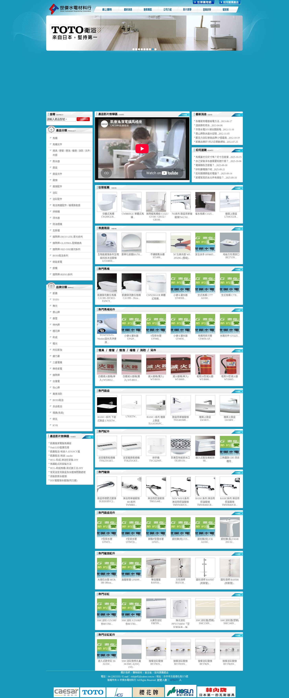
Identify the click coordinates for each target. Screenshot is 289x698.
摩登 (55, 318)
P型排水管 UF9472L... (131, 540)
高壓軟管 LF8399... (131, 579)
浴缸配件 (57, 199)
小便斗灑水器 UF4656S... (180, 297)
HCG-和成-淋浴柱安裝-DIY (64, 460)
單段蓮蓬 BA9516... (156, 581)
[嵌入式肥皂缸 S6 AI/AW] (107, 649)
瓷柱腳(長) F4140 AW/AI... (229, 540)
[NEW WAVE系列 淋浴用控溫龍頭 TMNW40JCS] (181, 486)
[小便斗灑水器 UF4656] (181, 324)
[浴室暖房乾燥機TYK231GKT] (107, 446)
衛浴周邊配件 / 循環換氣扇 (66, 205)
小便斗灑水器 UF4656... (180, 337)
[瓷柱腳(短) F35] (181, 527)
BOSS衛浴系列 (60, 255)
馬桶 (55, 138)
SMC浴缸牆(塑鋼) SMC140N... (229, 622)
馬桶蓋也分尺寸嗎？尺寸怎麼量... (213, 157)
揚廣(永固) (58, 412)
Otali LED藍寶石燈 (59, 447)
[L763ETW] (131, 405)
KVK (55, 425)
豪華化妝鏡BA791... (131, 254)
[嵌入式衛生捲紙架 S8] (205, 446)
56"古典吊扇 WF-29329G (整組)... (182, 256)
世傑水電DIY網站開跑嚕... (209, 129)
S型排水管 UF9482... (156, 337)
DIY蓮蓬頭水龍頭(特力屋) (63, 480)
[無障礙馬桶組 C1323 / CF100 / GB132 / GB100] (156, 202)
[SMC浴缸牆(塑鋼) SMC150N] (205, 608)
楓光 (55, 343)
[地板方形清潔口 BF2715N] (230, 243)
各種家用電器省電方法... (208, 121)
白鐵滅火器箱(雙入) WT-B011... (131, 378)
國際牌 (56, 375)
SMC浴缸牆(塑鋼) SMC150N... (205, 622)
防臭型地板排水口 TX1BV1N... (180, 459)
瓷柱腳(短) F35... (180, 539)
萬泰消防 (57, 394)
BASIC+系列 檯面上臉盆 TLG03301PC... (156, 420)
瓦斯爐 (56, 230)
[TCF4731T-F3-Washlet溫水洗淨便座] (107, 324)
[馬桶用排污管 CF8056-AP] (205, 324)
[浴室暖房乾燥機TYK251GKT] (131, 446)
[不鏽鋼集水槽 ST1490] (156, 243)
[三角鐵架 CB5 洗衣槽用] (230, 446)
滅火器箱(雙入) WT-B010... (156, 378)
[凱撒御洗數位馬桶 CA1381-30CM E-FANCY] (107, 283)
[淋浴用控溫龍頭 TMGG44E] (156, 486)
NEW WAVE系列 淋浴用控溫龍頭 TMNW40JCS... (180, 501)
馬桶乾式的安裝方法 (60, 464)
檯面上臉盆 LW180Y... (230, 418)
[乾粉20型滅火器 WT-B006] (205, 364)
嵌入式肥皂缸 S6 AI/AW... (106, 662)
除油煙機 (57, 224)
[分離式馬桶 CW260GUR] (107, 202)
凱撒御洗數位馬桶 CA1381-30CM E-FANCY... (106, 298)
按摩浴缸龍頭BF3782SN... (230, 662)
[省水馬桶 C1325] (205, 202)
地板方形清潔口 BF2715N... (231, 256)
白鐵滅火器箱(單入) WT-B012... (106, 378)
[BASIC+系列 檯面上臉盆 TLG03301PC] (156, 405)
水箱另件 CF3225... (229, 335)
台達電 (56, 381)
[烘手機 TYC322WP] (156, 446)
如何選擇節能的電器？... (208, 173)
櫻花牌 (56, 331)
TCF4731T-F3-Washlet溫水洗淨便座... (106, 339)
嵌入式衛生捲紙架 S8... (205, 459)
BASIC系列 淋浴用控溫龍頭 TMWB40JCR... (229, 501)
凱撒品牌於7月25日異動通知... (211, 142)
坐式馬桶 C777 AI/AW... (205, 297)
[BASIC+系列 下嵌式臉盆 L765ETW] (107, 405)
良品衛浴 (57, 406)
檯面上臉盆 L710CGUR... (231, 215)
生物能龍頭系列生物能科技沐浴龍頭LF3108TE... (108, 257)
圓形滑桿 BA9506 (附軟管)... (230, 581)
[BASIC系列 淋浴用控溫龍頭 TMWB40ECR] (205, 486)
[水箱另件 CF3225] (230, 324)
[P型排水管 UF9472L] (131, 527)
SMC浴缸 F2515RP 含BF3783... (107, 622)
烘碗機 (56, 211)
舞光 (55, 306)
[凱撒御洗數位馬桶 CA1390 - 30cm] (131, 283)
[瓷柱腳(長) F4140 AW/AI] (230, 527)
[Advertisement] (144, 81)
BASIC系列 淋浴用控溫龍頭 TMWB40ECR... (205, 501)
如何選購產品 (161, 672)
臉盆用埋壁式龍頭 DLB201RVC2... (106, 500)
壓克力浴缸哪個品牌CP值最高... (212, 137)
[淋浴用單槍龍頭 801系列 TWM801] (131, 486)
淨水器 (56, 218)
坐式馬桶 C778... (229, 295)
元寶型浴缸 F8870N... (156, 622)
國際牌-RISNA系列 (63, 274)
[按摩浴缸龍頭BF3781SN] (181, 649)
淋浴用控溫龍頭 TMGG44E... (156, 500)
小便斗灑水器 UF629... (131, 337)
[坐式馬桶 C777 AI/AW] (205, 283)
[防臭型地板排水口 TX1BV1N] (181, 446)
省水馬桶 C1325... (204, 214)
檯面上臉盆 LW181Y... (205, 418)
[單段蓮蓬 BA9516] (156, 568)
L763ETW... (131, 416)
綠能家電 (57, 262)
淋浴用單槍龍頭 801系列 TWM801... (131, 501)
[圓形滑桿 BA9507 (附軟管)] (205, 568)
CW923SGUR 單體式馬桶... (156, 297)
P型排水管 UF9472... (106, 540)
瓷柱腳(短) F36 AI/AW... (205, 540)
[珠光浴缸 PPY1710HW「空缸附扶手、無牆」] (181, 608)
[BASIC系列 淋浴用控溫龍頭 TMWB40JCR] (230, 486)
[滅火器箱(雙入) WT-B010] (156, 364)
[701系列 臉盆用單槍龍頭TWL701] (181, 202)
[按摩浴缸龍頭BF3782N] (205, 649)
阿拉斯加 (57, 350)
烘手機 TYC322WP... (156, 459)
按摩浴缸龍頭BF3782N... (205, 662)
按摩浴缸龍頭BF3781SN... (180, 662)
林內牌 (56, 324)
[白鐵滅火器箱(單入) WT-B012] (107, 364)
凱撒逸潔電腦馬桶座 (60, 443)
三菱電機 (57, 362)
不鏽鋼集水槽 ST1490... (157, 256)
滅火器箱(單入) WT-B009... (180, 378)
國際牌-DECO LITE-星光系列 (68, 236)
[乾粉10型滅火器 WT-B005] (230, 364)
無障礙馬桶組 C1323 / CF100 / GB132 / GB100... (157, 217)
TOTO (56, 299)
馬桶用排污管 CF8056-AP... (205, 337)
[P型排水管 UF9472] (107, 527)
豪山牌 (56, 312)
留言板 (148, 672)
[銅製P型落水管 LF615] (156, 527)
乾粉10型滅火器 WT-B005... (229, 378)
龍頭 (55, 180)
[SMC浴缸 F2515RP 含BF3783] (107, 608)
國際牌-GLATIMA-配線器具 (67, 243)
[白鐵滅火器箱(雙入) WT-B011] (131, 364)
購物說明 (137, 672)
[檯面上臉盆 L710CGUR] (230, 202)
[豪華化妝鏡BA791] (131, 243)
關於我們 (125, 672)
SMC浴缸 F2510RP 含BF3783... (131, 622)
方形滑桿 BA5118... (180, 581)
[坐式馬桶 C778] (230, 283)
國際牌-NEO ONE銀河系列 (66, 249)
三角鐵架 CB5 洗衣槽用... (229, 459)
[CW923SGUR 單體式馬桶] (156, 283)
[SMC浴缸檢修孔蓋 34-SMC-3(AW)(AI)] (131, 649)
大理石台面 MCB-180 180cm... (107, 581)
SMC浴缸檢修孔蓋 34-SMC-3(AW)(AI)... (131, 664)
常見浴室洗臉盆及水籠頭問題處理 (68, 472)
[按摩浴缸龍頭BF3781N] (156, 649)
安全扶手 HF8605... (205, 254)
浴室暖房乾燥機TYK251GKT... (131, 459)
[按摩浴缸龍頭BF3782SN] (230, 649)
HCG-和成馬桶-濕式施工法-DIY (66, 468)
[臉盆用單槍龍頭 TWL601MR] (181, 405)
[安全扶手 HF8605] (205, 243)
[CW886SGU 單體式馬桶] (131, 202)
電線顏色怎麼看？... (206, 165)
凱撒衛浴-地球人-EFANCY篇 (65, 451)
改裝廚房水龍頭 (58, 476)
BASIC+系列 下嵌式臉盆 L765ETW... (106, 419)
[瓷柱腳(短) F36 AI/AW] (205, 527)
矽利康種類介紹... (205, 169)
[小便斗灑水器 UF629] (131, 324)
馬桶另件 (57, 144)
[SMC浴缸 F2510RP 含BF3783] (131, 608)
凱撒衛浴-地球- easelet (61, 455)
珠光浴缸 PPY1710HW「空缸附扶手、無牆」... (181, 623)
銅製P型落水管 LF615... (156, 540)
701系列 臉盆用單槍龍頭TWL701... (182, 216)
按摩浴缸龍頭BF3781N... (156, 662)
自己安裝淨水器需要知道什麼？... (213, 161)
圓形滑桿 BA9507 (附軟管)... (205, 581)
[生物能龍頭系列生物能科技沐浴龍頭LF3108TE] (107, 243)
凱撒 (55, 293)
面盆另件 (57, 174)
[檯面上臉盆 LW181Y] (205, 405)
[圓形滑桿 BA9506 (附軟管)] (230, 568)
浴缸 (55, 192)
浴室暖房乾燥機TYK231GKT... (106, 459)
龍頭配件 (57, 186)
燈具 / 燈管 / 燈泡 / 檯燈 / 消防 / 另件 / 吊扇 (72, 153)
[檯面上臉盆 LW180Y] (230, 405)
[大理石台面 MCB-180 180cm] (107, 568)
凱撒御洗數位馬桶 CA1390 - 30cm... (131, 297)
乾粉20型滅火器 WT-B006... (205, 378)
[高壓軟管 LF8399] (131, 568)
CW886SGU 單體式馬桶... (133, 216)
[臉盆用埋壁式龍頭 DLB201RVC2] (107, 486)
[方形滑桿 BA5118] (181, 568)
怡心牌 (56, 387)
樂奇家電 (57, 368)
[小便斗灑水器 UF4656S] (181, 283)
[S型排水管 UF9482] (156, 324)
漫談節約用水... (204, 125)
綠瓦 (55, 419)
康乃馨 (56, 356)
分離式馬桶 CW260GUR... (108, 215)
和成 (55, 337)
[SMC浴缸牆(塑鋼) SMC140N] (230, 608)
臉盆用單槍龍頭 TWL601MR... (180, 418)
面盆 (55, 167)
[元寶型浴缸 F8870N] (156, 608)
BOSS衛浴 (58, 400)
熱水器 (56, 161)
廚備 (55, 268)
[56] (181, 243)
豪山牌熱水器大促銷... (207, 133)
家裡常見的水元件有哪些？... (211, 177)
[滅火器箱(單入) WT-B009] (181, 364)
